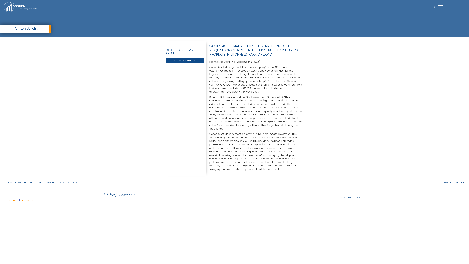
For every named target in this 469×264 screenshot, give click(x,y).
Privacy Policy (63, 182)
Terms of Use (77, 182)
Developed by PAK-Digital (453, 182)
